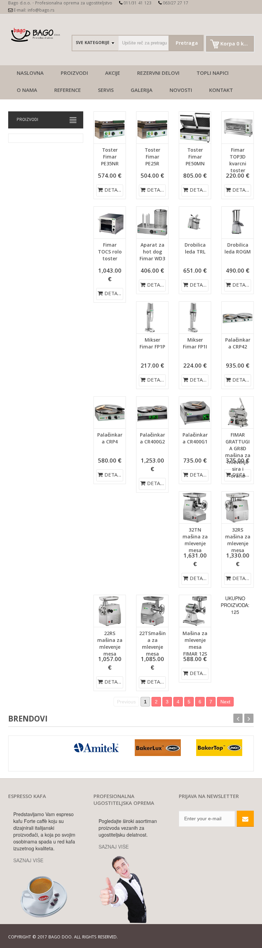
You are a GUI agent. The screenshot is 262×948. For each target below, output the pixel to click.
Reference (67, 90)
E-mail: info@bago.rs (34, 10)
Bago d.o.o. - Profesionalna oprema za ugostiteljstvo (60, 3)
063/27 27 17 (175, 3)
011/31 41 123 (137, 3)
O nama (27, 90)
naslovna (30, 73)
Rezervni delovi (158, 73)
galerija (141, 90)
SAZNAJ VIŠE (28, 860)
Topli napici (212, 73)
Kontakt (221, 90)
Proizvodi (74, 73)
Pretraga (187, 43)
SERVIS (106, 90)
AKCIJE (112, 73)
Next (225, 701)
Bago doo (60, 937)
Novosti (181, 90)
